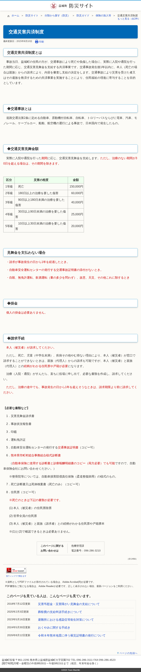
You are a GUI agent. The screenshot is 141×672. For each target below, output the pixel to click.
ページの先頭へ (129, 653)
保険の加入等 (103, 15)
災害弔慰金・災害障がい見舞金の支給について (69, 604)
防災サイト (32, 15)
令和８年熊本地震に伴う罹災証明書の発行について (72, 635)
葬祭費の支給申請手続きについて (60, 611)
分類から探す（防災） (57, 15)
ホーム (15, 15)
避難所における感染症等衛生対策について (66, 619)
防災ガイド (83, 15)
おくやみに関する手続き (54, 627)
